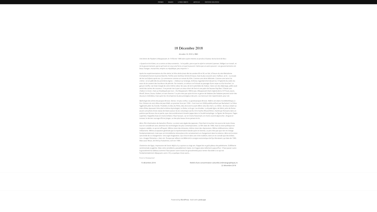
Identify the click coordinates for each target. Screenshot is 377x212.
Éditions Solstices (212, 2)
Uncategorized (149, 158)
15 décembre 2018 (148, 163)
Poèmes (160, 2)
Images (170, 2)
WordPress (185, 200)
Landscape (202, 200)
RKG (196, 54)
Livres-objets (183, 2)
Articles (196, 2)
